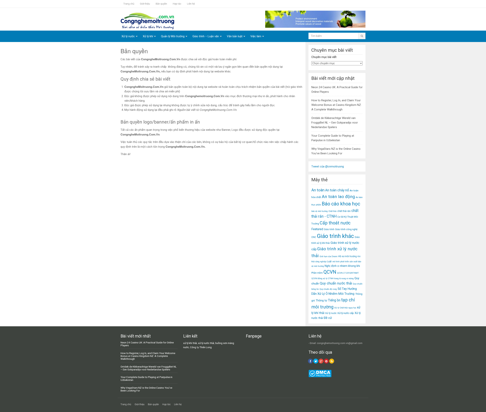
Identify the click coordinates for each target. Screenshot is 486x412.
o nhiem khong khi (348, 266)
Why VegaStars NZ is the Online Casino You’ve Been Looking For (146, 389)
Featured (317, 229)
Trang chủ (128, 3)
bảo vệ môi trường (319, 211)
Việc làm (255, 36)
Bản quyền (161, 3)
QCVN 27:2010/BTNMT (348, 273)
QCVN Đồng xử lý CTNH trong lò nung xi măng (332, 278)
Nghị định (331, 266)
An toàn (317, 190)
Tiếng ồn (334, 300)
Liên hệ (191, 3)
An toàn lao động (338, 196)
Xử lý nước (128, 36)
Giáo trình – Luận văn (206, 36)
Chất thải (332, 211)
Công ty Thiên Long (201, 347)
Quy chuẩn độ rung (328, 289)
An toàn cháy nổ (337, 190)
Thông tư (321, 300)
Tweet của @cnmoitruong (327, 166)
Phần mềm (317, 272)
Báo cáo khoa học (341, 204)
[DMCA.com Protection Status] (319, 376)
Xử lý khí (148, 36)
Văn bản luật (234, 36)
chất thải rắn (344, 211)
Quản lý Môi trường (173, 36)
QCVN (329, 272)
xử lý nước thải (206, 343)
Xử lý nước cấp (345, 313)
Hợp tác (177, 3)
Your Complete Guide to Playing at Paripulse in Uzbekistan (146, 378)
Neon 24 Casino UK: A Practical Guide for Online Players (147, 344)
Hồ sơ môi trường (347, 256)
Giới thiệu (145, 3)
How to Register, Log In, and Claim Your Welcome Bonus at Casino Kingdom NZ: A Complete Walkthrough (336, 105)
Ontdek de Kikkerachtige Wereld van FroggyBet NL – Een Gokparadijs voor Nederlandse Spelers (334, 122)
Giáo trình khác (335, 236)
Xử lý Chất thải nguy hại (345, 308)
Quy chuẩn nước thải (336, 283)
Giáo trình (329, 229)
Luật (329, 261)
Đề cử (328, 318)
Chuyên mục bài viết (323, 57)
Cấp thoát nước (335, 223)
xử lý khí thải (190, 343)
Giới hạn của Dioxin (328, 256)
